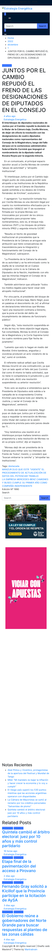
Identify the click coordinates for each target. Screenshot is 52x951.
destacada (13, 466)
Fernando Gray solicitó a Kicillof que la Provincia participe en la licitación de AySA (24, 893)
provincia (7, 65)
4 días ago (9, 939)
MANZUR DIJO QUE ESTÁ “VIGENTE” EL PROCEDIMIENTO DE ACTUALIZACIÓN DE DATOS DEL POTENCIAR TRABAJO (24, 472)
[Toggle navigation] (6, 18)
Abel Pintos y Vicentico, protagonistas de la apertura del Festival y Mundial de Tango (28, 773)
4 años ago (10, 116)
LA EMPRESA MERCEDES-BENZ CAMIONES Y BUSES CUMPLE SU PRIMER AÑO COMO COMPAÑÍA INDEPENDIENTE (25, 482)
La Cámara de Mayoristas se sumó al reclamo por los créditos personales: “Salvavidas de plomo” (27, 803)
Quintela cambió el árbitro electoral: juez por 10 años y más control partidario (26, 813)
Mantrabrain (31, 949)
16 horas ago (10, 851)
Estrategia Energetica (15, 119)
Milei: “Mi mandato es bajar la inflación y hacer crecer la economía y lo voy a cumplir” (28, 783)
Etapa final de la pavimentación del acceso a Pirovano (19, 866)
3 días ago (9, 905)
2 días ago (9, 876)
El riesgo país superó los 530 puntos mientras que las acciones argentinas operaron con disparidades (27, 793)
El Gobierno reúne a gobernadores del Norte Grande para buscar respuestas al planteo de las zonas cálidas (24, 925)
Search (8, 20)
